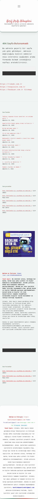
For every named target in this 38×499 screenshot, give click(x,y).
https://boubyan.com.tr (11, 90)
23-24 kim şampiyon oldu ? (11, 133)
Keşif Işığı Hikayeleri (19, 21)
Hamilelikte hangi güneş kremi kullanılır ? (17, 123)
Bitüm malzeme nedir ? (10, 128)
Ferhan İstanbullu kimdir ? (12, 157)
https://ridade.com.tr (11, 84)
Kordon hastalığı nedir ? (11, 145)
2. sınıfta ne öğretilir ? (11, 162)
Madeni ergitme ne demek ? (11, 167)
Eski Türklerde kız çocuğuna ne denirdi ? (17, 191)
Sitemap (28, 90)
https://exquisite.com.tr (12, 87)
